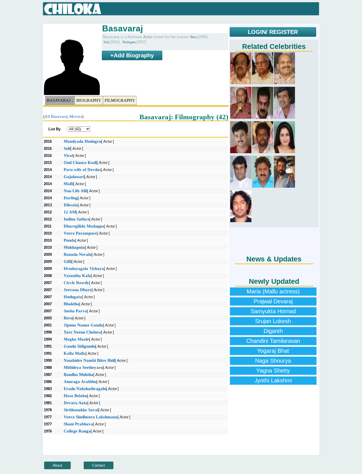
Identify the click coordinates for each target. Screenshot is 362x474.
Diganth (273, 331)
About (57, 465)
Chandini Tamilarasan (273, 341)
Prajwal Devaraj (273, 301)
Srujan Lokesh (273, 321)
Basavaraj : (60, 100)
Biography (88, 100)
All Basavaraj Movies (63, 116)
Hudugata (128, 42)
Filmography (120, 100)
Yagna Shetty (273, 370)
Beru (193, 37)
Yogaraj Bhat (273, 351)
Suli (106, 42)
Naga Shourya (273, 361)
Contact (98, 465)
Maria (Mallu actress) (273, 291)
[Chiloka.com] (73, 9)
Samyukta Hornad (273, 311)
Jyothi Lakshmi (273, 380)
